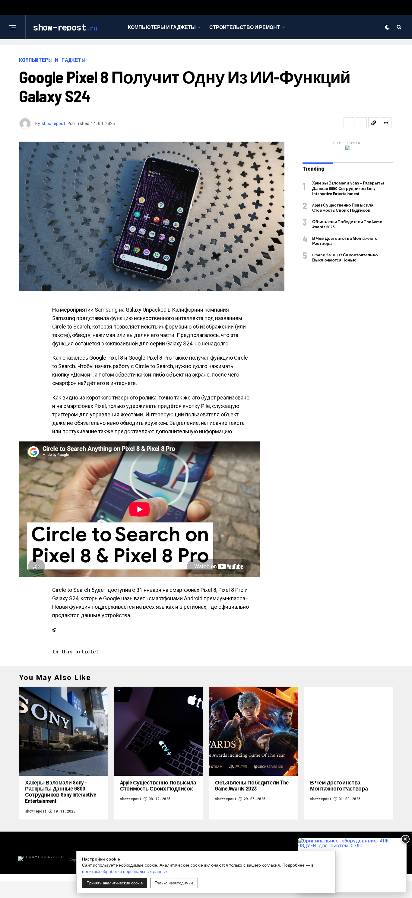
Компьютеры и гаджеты (162, 27)
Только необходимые (174, 883)
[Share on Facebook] (349, 122)
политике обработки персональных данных (125, 871)
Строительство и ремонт (244, 27)
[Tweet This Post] (361, 122)
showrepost (54, 123)
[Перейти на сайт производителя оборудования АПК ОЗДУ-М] (352, 865)
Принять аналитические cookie (115, 883)
